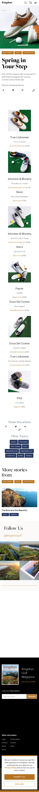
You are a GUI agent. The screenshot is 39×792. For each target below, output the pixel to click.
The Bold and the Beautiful (14, 510)
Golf (18, 52)
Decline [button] (19, 784)
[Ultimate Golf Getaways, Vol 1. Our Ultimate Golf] (29, 570)
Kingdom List (26, 451)
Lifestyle (28, 52)
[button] (25, 2)
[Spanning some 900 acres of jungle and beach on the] (10, 551)
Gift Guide (15, 446)
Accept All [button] (19, 777)
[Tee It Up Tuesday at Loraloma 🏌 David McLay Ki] (29, 551)
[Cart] (30, 2)
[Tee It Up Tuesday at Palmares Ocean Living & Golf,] (10, 570)
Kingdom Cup (12, 451)
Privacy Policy (10, 768)
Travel (29, 455)
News (20, 455)
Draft (13, 442)
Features (7, 52)
